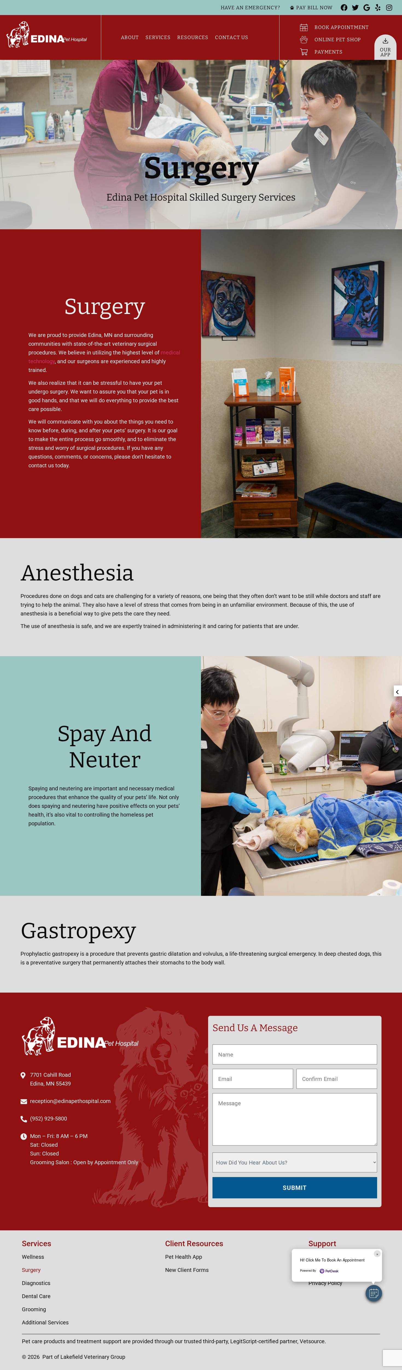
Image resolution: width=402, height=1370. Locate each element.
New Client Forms (187, 1270)
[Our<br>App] (385, 40)
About (130, 37)
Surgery (31, 1270)
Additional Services (45, 1322)
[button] (374, 1293)
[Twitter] (355, 7)
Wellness (33, 1257)
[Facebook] (344, 7)
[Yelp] (377, 7)
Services (158, 37)
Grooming (34, 1309)
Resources (192, 37)
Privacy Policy (325, 1283)
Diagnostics (36, 1283)
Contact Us (231, 37)
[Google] (366, 7)
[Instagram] (389, 7)
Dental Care (36, 1296)
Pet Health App (183, 1257)
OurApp (385, 52)
